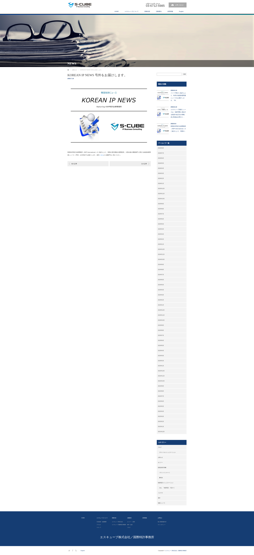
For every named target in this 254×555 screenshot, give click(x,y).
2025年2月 (161, 239)
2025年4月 (161, 229)
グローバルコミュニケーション (167, 452)
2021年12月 (161, 431)
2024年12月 (161, 249)
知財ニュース (161, 503)
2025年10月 (161, 198)
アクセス (99, 524)
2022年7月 (161, 396)
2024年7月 (161, 274)
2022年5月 (161, 406)
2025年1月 (161, 244)
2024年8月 (161, 269)
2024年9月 (161, 264)
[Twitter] (68, 550)
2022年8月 (161, 391)
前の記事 (74, 164)
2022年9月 (161, 386)
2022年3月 (161, 416)
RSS (75, 550)
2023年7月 (161, 335)
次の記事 (144, 164)
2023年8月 (161, 330)
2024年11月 (161, 254)
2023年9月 (161, 325)
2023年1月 (161, 365)
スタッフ (99, 527)
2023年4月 (161, 350)
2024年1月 (161, 305)
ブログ (160, 447)
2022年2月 (161, 421)
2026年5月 (161, 163)
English (181, 11)
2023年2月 (161, 360)
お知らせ (160, 457)
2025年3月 (161, 234)
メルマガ (160, 493)
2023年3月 (161, 355)
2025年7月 (161, 214)
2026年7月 (161, 153)
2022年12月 (161, 371)
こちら (101, 155)
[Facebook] (72, 550)
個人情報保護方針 (162, 521)
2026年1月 (161, 183)
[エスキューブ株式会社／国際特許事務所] (82, 4)
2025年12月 (161, 188)
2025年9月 (161, 203)
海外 (159, 498)
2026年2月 (161, 178)
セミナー (160, 462)
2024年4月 (161, 290)
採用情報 (170, 11)
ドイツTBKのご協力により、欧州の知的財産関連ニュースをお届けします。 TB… (178, 96)
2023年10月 (161, 320)
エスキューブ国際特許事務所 (119, 524)
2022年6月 (161, 401)
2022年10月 (161, 381)
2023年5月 (161, 345)
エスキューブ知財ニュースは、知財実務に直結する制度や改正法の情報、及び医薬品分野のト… (178, 113)
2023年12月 (161, 310)
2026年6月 (161, 158)
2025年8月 (161, 208)
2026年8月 (161, 148)
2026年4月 (161, 168)
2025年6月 (161, 219)
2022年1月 (161, 426)
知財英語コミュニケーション (165, 482)
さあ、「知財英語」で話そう (167, 487)
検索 (184, 74)
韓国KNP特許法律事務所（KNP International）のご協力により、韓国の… (178, 128)
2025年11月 (161, 193)
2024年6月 (161, 279)
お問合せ (160, 517)
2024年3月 (161, 295)
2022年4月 (161, 411)
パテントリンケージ (164, 472)
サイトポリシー (161, 524)
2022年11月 (161, 376)
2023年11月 (161, 315)
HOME (116, 11)
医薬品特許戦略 (162, 467)
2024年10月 (161, 259)
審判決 (161, 477)
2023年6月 (161, 340)
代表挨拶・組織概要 (101, 521)
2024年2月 (161, 300)
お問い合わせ (179, 5)
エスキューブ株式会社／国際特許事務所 (127, 537)
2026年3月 (161, 173)
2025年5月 (161, 224)
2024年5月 (161, 284)
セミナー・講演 (131, 521)
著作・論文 (130, 524)
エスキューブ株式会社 (117, 521)
